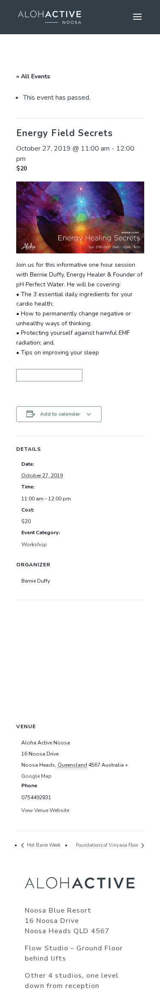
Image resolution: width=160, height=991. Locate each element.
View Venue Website (45, 810)
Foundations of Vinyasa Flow (108, 845)
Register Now (49, 375)
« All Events (33, 76)
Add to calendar (60, 414)
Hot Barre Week (43, 845)
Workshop (34, 544)
